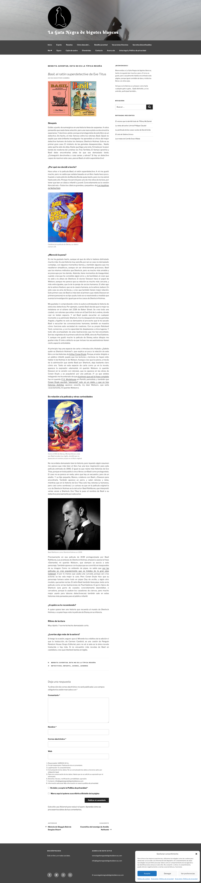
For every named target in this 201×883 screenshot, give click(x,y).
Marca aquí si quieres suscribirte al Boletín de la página (74, 793)
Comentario (54, 695)
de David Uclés (133, 130)
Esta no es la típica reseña (86, 66)
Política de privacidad (77, 788)
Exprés (59, 45)
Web (50, 751)
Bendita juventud (100, 45)
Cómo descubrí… (83, 45)
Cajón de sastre (72, 50)
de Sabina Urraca (124, 134)
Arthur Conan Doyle (77, 354)
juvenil (75, 666)
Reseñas (69, 45)
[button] (196, 854)
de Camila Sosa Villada (127, 139)
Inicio (50, 45)
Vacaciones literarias (120, 45)
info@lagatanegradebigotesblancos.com (69, 781)
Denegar (167, 874)
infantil (67, 666)
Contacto (99, 50)
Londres (84, 666)
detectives (56, 666)
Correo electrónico (57, 739)
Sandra (66, 78)
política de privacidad (90, 783)
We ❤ (50, 50)
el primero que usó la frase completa (93, 376)
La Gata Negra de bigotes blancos (83, 32)
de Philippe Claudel (130, 126)
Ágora (58, 50)
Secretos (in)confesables (142, 45)
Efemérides (86, 50)
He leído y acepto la (69, 788)
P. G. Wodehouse (68, 379)
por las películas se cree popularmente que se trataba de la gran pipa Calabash (78, 571)
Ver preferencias (188, 874)
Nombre (52, 727)
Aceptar (147, 874)
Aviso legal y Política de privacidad (162, 879)
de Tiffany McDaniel (133, 121)
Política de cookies (143, 879)
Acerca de (111, 50)
